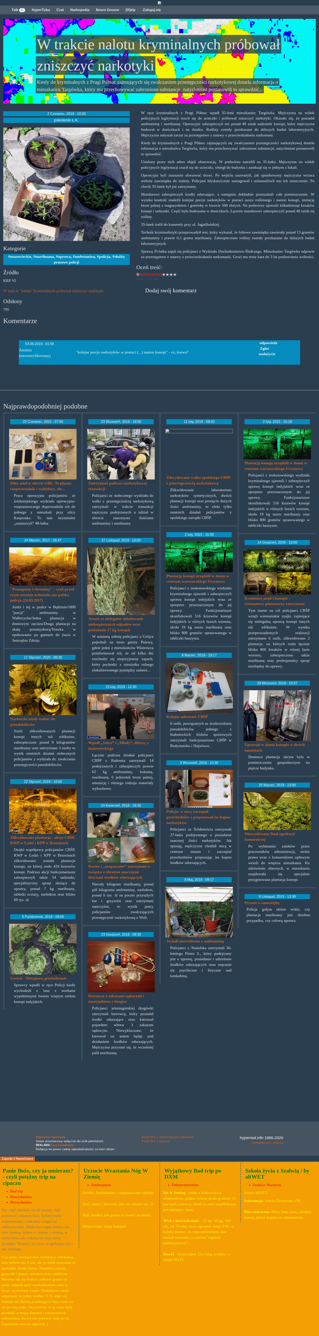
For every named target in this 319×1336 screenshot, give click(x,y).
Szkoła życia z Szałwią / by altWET (277, 1174)
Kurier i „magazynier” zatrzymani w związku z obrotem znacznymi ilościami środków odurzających (119, 872)
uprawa (64, 256)
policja (104, 256)
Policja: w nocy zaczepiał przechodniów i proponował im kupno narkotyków (198, 817)
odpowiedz (268, 343)
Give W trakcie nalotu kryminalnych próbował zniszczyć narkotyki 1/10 (142, 274)
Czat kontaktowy (62, 1145)
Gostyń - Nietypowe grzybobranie (38, 978)
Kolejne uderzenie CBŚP (187, 717)
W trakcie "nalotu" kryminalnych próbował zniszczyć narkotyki (53, 291)
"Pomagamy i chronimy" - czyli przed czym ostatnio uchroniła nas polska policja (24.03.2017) (42, 594)
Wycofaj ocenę (138, 274)
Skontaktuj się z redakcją (267, 1142)
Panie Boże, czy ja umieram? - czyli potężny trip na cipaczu (38, 1177)
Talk (18, 10)
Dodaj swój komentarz (171, 290)
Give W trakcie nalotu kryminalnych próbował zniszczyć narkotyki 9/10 (171, 274)
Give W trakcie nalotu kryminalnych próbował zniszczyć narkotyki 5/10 (156, 274)
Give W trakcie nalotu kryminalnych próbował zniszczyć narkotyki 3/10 (149, 274)
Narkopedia (79, 10)
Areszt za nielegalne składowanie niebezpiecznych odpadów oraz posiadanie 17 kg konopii (115, 624)
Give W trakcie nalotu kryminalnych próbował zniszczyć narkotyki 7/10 (164, 274)
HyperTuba (41, 10)
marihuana (44, 256)
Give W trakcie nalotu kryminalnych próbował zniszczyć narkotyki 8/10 (167, 274)
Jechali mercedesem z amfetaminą (195, 941)
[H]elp (130, 10)
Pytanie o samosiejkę (262, 903)
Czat (60, 10)
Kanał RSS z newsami (156, 1141)
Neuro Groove (107, 10)
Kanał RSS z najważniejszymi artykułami (167, 1137)
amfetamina (85, 256)
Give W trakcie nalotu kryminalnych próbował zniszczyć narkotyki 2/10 (145, 274)
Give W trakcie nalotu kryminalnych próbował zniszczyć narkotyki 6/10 (160, 274)
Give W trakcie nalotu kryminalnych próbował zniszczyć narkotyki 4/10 (153, 274)
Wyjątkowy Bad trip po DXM (192, 1174)
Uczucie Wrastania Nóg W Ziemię (116, 1174)
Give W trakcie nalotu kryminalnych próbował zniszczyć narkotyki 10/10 (175, 274)
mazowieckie (20, 256)
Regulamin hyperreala (50, 1137)
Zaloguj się (151, 10)
